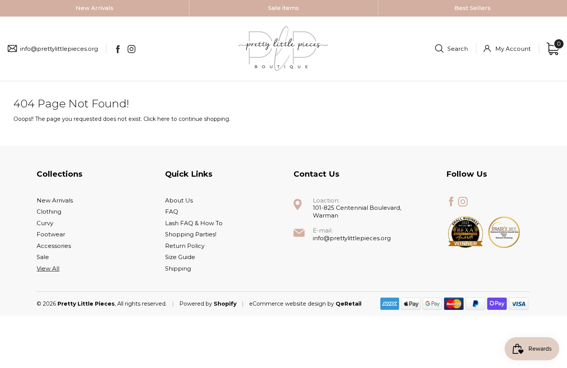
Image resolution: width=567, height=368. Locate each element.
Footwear (51, 234)
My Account (513, 48)
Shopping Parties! (190, 234)
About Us (179, 200)
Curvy (45, 223)
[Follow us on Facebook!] (118, 49)
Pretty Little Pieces (86, 303)
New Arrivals (94, 8)
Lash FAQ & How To (194, 223)
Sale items (283, 8)
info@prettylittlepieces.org (59, 48)
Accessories (54, 245)
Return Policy (184, 245)
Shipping (178, 268)
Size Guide (180, 257)
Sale (43, 257)
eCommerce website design (288, 303)
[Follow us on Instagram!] (131, 49)
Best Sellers (472, 8)
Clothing (49, 211)
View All (48, 268)
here (163, 118)
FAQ (171, 211)
